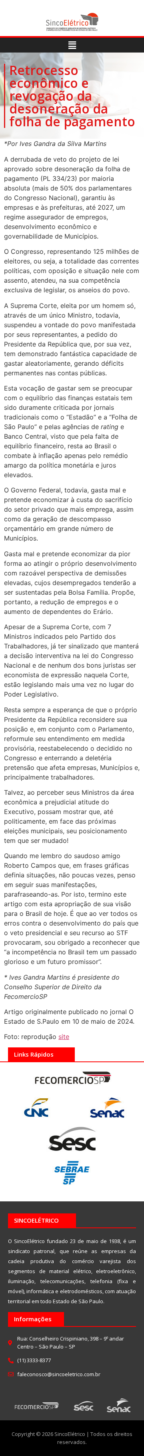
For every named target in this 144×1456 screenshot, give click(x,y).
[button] (72, 45)
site (63, 1037)
